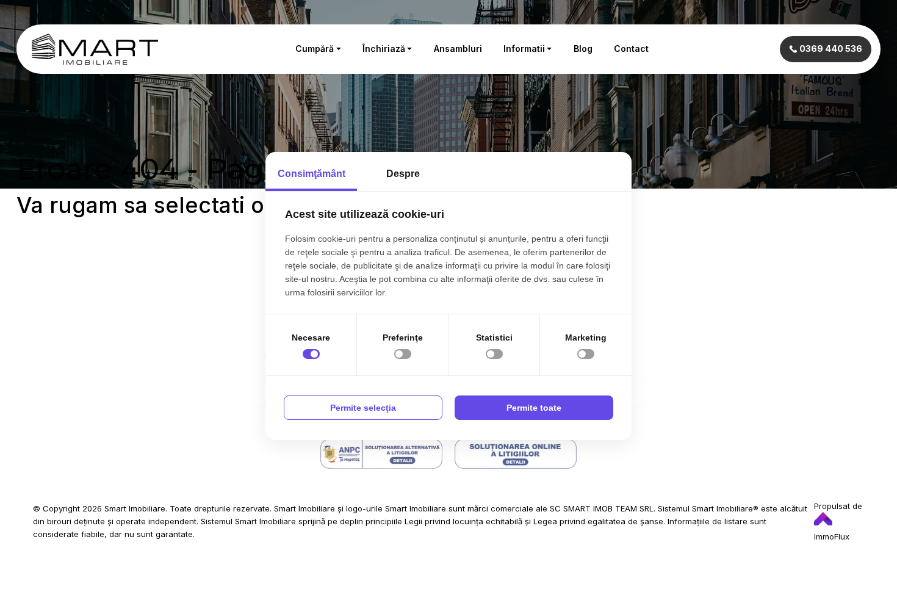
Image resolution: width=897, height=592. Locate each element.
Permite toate (533, 408)
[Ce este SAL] (381, 454)
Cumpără (314, 48)
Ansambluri (458, 48)
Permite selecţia (363, 408)
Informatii (524, 48)
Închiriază (383, 48)
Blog (583, 48)
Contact (631, 48)
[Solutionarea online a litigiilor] (516, 454)
